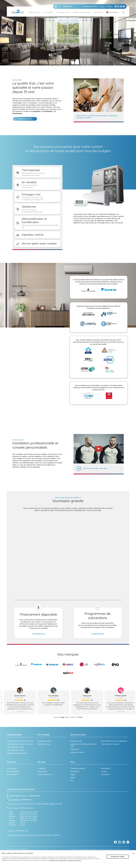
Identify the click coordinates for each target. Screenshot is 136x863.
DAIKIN (100, 284)
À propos (11, 762)
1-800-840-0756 (34, 796)
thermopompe (46, 103)
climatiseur (33, 103)
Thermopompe (14, 734)
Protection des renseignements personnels (83, 849)
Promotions (113, 12)
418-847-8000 (15, 796)
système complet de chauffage (24, 105)
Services (41, 762)
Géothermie (98, 12)
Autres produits (78, 734)
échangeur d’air (20, 103)
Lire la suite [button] (84, 711)
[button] (134, 702)
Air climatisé (43, 734)
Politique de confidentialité (105, 849)
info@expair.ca (26, 799)
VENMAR (104, 282)
